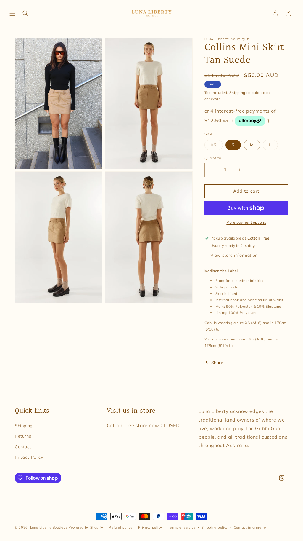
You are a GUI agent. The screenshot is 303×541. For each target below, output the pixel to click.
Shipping (237, 92)
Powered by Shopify (86, 527)
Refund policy (120, 527)
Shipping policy (215, 527)
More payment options (246, 222)
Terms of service (182, 527)
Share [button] (217, 362)
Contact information (251, 527)
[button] (12, 13)
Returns (23, 436)
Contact (23, 446)
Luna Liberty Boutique (49, 527)
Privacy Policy (29, 457)
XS (217, 146)
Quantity (212, 158)
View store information (234, 255)
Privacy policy (150, 527)
